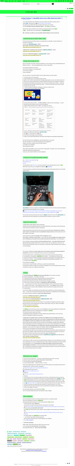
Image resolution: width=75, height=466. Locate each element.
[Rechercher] (53, 4)
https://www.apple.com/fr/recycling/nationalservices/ (36, 367)
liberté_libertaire (31, 438)
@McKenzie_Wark (45, 298)
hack (11, 438)
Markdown (44, 451)
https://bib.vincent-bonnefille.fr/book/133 (32, 47)
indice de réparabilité (30, 160)
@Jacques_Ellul (42, 53)
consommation (28, 435)
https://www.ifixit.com (32, 382)
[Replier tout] (69, 8)
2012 (48, 53)
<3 (26, 1)
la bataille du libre (46, 30)
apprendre (39, 256)
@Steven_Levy (43, 295)
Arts (9, 1)
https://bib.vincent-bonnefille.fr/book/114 (32, 51)
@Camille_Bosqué (33, 44)
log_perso (9, 440)
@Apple (45, 214)
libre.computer (29, 420)
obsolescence (20, 440)
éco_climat (34, 260)
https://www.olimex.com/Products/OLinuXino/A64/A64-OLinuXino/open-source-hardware (44, 406)
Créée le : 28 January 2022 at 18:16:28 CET (14, 446)
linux (48, 26)
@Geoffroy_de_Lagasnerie (50, 334)
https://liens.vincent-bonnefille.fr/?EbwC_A (34, 450)
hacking (36, 275)
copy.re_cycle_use (18, 437)
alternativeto (16, 435)
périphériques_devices (11, 442)
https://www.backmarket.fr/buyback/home (33, 374)
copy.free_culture (10, 437)
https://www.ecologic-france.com (31, 370)
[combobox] (45, 4)
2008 (38, 133)
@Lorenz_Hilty (43, 132)
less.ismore (24, 438)
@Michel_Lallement (47, 49)
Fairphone (49, 166)
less (35, 12)
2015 (54, 49)
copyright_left (25, 437)
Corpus (23, 1)
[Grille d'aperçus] (67, 8)
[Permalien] (66, 17)
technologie (9, 444)
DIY (36, 408)
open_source (26, 440)
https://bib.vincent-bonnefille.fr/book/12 (31, 300)
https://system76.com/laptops (44, 23)
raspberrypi (40, 400)
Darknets (19, 1)
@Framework (60, 214)
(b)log (6, 1)
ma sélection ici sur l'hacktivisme (32, 306)
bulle (56, 28)
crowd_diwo (31, 437)
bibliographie (22, 435)
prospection (32, 440)
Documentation (38, 465)
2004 (51, 298)
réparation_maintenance (26, 442)
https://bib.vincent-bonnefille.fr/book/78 (31, 297)
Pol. (15, 1)
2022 (39, 44)
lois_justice (14, 440)
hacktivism (19, 438)
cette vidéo (34, 165)
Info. (12, 1)
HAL (29, 133)
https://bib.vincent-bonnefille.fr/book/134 (32, 55)
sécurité (50, 310)
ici (28, 23)
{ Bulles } (2, 1)
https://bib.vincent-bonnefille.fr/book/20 (31, 337)
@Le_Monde (26, 207)
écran (19, 444)
